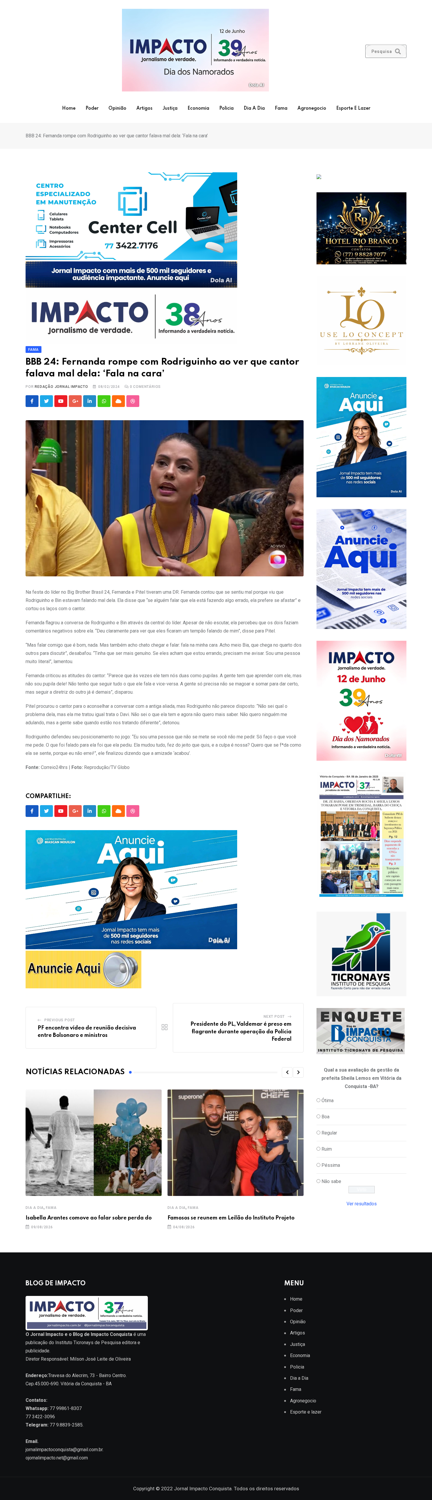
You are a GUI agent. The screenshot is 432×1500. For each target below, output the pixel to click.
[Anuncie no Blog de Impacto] (361, 954)
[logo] (87, 1313)
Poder (92, 108)
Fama (281, 108)
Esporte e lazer (353, 108)
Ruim (327, 1149)
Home (69, 108)
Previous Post (59, 1020)
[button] (287, 1072)
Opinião (117, 108)
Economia (198, 108)
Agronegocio (311, 108)
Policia (226, 108)
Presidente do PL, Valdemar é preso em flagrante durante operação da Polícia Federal (241, 1032)
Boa (325, 1116)
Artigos (144, 108)
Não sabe (331, 1181)
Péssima (331, 1165)
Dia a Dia (254, 108)
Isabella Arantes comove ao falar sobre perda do (89, 1218)
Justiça (170, 108)
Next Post (274, 1017)
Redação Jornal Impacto (61, 387)
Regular (329, 1133)
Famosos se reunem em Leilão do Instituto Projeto (231, 1218)
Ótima (328, 1100)
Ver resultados (361, 1204)
